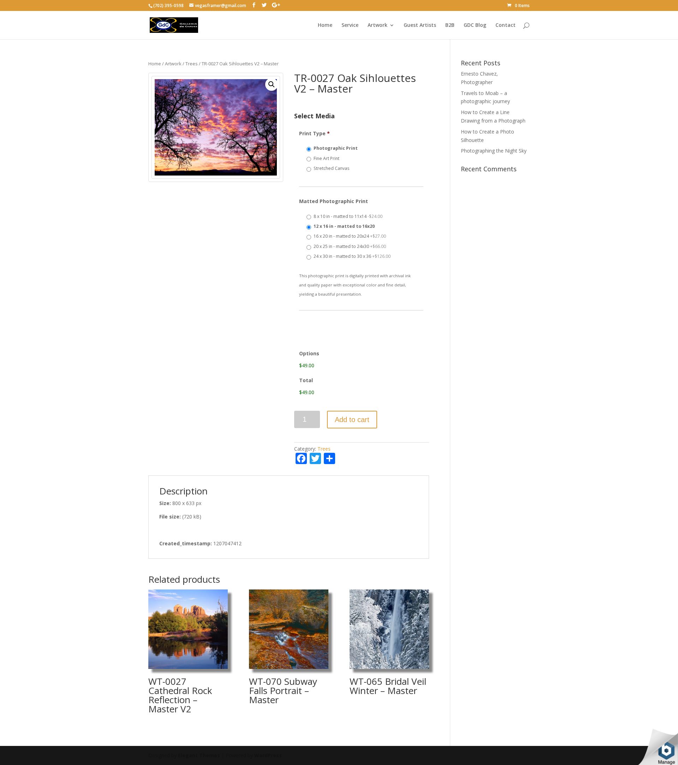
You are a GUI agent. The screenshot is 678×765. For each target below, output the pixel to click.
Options (309, 353)
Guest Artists (420, 25)
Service (349, 25)
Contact (505, 25)
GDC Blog (475, 25)
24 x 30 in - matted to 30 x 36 (352, 256)
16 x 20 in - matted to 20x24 (350, 236)
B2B (449, 25)
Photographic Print (336, 148)
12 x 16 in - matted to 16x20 (344, 226)
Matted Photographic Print (333, 201)
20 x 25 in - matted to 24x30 (350, 246)
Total (306, 380)
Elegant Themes (199, 755)
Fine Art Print (326, 158)
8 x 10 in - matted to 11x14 (348, 216)
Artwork (377, 25)
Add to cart (352, 419)
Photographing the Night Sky (494, 150)
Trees (191, 63)
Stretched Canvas (331, 168)
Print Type (314, 133)
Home (325, 25)
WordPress (268, 755)
